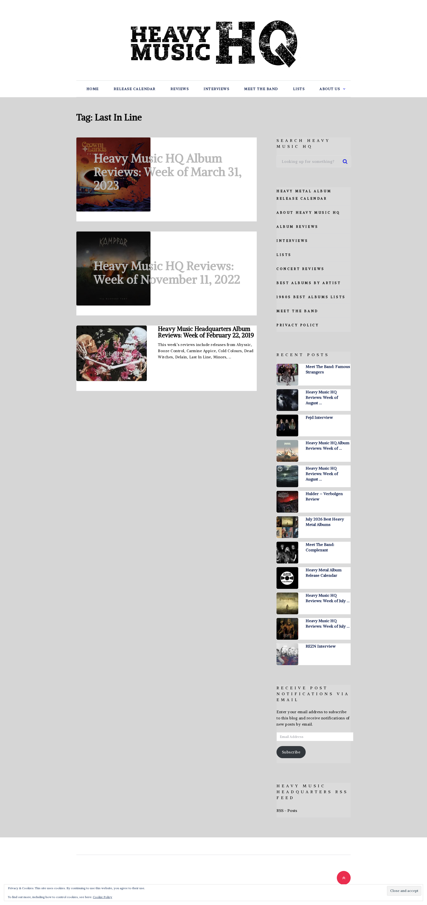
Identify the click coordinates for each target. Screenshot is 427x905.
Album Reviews (298, 227)
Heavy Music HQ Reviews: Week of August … (322, 397)
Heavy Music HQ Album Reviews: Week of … (327, 445)
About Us (330, 89)
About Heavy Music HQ (308, 213)
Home (92, 89)
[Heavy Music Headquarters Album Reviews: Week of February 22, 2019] (111, 353)
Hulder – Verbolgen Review (324, 496)
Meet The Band (261, 89)
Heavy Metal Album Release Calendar (324, 572)
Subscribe (291, 752)
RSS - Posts (287, 810)
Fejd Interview (319, 417)
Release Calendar (135, 89)
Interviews (216, 89)
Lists (299, 89)
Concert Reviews (301, 269)
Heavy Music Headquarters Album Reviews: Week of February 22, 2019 (206, 332)
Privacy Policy (298, 325)
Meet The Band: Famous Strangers (328, 369)
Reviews (180, 89)
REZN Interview (321, 646)
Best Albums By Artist (309, 283)
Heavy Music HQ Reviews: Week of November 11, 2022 (167, 272)
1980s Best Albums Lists (311, 297)
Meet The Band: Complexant (320, 547)
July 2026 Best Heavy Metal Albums (325, 522)
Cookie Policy (102, 897)
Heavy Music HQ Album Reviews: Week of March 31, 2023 (168, 172)
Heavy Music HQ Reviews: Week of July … (327, 598)
